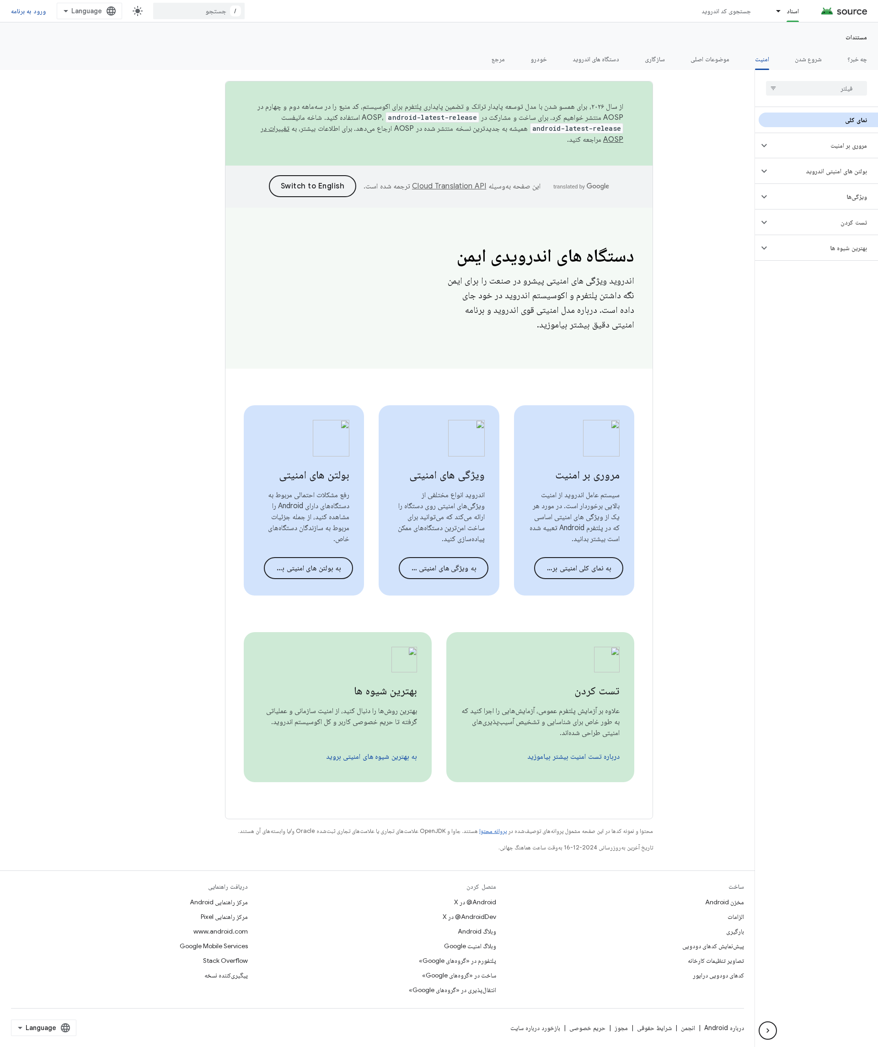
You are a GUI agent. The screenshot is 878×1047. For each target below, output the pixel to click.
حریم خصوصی (587, 1027)
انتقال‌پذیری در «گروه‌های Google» (452, 990)
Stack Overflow (225, 960)
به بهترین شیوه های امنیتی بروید (372, 756)
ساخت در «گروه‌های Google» (459, 975)
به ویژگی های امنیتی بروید (439, 568)
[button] (824, 145)
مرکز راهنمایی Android (219, 902)
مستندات (856, 37)
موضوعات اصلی (710, 59)
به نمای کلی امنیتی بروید (576, 568)
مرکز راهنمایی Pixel (224, 917)
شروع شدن (808, 59)
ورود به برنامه (28, 11)
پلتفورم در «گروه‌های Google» (457, 960)
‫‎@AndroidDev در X (469, 917)
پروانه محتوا (493, 831)
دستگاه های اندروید (596, 59)
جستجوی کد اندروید (726, 11)
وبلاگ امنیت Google (470, 946)
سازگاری (655, 59)
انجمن (688, 1027)
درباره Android (724, 1027)
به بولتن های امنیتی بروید (305, 568)
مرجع (498, 59)
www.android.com (220, 931)
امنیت (762, 59)
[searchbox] (816, 88)
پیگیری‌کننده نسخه (226, 975)
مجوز (621, 1027)
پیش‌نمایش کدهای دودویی (713, 946)
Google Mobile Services (214, 946)
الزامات (736, 917)
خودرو (538, 59)
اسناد (793, 11)
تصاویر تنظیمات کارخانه (716, 960)
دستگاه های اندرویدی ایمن (545, 255)
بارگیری (735, 931)
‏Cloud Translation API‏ (449, 186)
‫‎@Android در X (475, 902)
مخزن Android (724, 902)
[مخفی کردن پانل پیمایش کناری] (768, 1030)
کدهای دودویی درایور (718, 975)
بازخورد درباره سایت (535, 1027)
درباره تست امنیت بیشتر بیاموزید (573, 756)
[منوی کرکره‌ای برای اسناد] (774, 11)
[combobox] (199, 11)
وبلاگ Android (477, 931)
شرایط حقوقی (654, 1027)
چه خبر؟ (857, 59)
